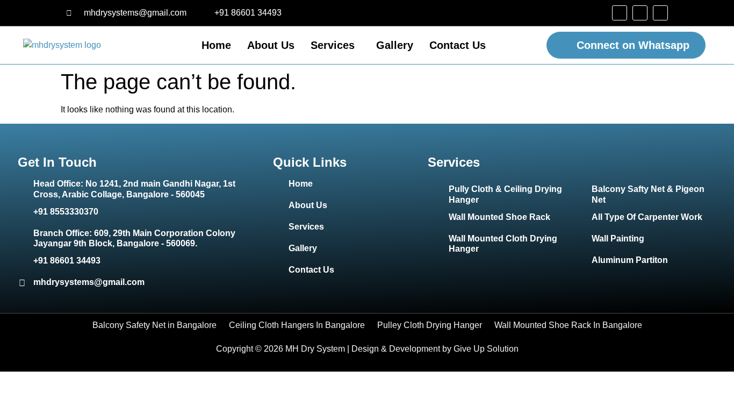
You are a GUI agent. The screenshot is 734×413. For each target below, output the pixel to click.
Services (333, 45)
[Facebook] (619, 12)
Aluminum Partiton (630, 260)
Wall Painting (618, 238)
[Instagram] (639, 12)
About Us (270, 45)
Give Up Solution (486, 348)
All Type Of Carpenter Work (647, 217)
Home (216, 45)
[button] (335, 45)
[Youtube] (660, 12)
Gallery (394, 45)
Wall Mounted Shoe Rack (499, 217)
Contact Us (457, 45)
